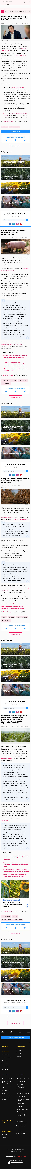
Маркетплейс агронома (6, 1098)
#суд (11, 126)
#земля (17, 126)
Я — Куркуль (20, 1106)
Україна (8, 11)
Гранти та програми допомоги (23, 1100)
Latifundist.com (20, 55)
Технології (5, 1064)
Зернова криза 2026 (23, 1078)
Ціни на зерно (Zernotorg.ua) (6, 1082)
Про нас (4, 1134)
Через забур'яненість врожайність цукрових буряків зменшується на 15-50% (16, 864)
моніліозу (4, 820)
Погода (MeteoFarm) (8, 1078)
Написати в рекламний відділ (21, 1122)
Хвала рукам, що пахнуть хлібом (22, 1114)
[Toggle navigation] (29, 2)
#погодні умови (6, 916)
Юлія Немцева (8, 121)
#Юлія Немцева (6, 383)
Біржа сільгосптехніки (7, 1094)
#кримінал (4, 126)
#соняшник (11, 617)
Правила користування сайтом (20, 1133)
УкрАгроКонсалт (7, 517)
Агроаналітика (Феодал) (6, 1086)
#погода (15, 916)
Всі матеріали (15, 146)
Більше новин (15, 1023)
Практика (5, 1061)
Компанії (19, 1053)
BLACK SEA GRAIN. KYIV (21, 519)
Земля (25, 11)
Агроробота (5, 1090)
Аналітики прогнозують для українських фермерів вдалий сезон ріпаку (12, 606)
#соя (18, 617)
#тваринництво (6, 380)
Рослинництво (6, 1055)
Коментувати (15, 131)
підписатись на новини (15, 1037)
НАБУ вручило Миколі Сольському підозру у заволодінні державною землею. (14, 89)
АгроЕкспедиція (22, 1096)
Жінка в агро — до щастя (22, 1110)
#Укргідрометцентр (7, 919)
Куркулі (19, 1050)
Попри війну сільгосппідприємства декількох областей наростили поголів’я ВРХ (15, 357)
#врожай (24, 617)
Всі (3, 11)
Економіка (5, 1066)
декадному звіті (6, 758)
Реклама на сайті (21, 1126)
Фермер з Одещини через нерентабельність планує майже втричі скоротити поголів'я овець (15, 364)
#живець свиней (22, 380)
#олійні (4, 617)
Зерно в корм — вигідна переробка (23, 1092)
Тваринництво (6, 1058)
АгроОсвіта (20, 1103)
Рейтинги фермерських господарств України (21, 1087)
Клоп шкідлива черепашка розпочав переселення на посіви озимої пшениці (16, 857)
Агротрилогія (21, 1081)
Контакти (5, 1137)
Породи (19, 1056)
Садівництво (17, 11)
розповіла (4, 515)
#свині (14, 380)
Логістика (5, 1069)
